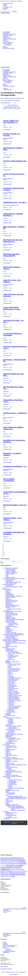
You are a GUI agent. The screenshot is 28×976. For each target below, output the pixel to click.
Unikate (9, 876)
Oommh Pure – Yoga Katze (14, 693)
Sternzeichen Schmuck (10, 743)
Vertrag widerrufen (4, 966)
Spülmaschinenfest (4, 876)
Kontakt (4, 9)
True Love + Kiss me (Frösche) (14, 706)
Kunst (10, 871)
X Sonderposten (6, 818)
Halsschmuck (11, 740)
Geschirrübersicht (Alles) (13, 655)
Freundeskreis (8, 789)
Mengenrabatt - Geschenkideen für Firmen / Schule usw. (14, 822)
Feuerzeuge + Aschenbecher (11, 614)
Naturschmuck (9, 736)
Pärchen (7, 645)
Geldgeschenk (3, 865)
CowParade (8, 777)
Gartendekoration (6, 31)
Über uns (5, 5)
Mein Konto (5, 8)
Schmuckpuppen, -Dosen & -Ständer (13, 582)
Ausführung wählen (7, 143)
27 (3, 555)
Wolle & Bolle (11, 709)
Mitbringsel (12, 872)
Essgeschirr (3, 861)
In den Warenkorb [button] (7, 129)
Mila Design (5, 36)
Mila (8, 872)
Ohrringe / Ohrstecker (12, 741)
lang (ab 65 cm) (11, 731)
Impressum (5, 47)
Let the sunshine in (12, 685)
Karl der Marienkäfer (12, 680)
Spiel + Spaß (5, 41)
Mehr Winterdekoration (10, 770)
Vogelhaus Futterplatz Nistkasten (12, 605)
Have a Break (11, 676)
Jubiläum (3, 871)
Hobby (16, 869)
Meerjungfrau (11, 687)
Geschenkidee (18, 865)
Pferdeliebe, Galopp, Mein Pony (15, 695)
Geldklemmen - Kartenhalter (11, 761)
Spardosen (10, 625)
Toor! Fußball (11, 704)
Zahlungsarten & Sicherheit (8, 48)
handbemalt (5, 869)
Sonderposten (8, 44)
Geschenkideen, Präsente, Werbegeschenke (12, 98)
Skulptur (22, 874)
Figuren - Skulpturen (12, 623)
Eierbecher (10, 654)
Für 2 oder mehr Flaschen (11, 641)
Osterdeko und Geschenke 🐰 (12, 817)
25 (3, 552)
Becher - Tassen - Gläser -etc (14, 652)
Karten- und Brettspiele (10, 749)
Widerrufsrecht (6, 952)
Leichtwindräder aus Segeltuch (14, 608)
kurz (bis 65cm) (11, 730)
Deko (2, 860)
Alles (9, 778)
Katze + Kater (11, 681)
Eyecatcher (9, 861)
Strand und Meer (11, 702)
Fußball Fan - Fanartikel (11, 618)
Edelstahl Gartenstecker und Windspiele (14, 596)
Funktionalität (12, 863)
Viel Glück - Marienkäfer (13, 707)
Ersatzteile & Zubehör (10, 597)
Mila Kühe (10, 786)
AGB (4, 45)
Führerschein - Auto (10, 617)
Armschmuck (8, 724)
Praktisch (3, 874)
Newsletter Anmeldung (8, 3)
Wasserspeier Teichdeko (11, 606)
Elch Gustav (10, 673)
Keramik (7, 871)
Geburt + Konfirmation (10, 570)
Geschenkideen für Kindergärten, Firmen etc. (15, 619)
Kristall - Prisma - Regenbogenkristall (16, 806)
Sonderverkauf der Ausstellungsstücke (16, 788)
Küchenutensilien (19, 871)
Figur (18, 861)
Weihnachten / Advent (10, 577)
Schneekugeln (9, 631)
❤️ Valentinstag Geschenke (11, 812)
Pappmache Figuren (10, 710)
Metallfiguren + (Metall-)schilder (12, 661)
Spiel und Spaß (6, 744)
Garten (17, 863)
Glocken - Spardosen (10, 763)
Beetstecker (8, 592)
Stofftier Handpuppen (10, 637)
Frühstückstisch (4, 863)
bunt (20, 858)
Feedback (5, 4)
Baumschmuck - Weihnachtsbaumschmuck (14, 758)
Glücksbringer (10, 867)
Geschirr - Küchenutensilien (11, 651)
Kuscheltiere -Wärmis (7, 35)
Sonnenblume (11, 701)
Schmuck (5, 40)
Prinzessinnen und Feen (13, 696)
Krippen (7, 765)
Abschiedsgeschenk (6, 858)
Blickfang (15, 858)
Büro (23, 858)
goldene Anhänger (9, 735)
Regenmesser (8, 603)
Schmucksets (11, 723)
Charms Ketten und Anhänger (14, 738)
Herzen (9, 816)
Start (1, 98)
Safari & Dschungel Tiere (13, 699)
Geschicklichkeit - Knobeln (11, 747)
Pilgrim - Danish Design (11, 737)
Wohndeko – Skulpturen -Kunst (9, 38)
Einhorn (10, 672)
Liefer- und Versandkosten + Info (10, 945)
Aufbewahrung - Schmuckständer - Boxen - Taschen (14, 578)
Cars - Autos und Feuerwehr (14, 668)
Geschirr (7, 762)
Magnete (7, 627)
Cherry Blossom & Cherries (14, 669)
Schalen (10, 658)
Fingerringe (10, 720)
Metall (5, 872)
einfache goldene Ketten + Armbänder (13, 726)
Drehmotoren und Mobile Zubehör (15, 796)
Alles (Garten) (9, 590)
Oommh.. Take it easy (12, 694)
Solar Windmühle (9, 800)
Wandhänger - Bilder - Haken (12, 804)
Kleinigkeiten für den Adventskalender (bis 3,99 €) (16, 764)
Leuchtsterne (8, 768)
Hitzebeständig (12, 869)
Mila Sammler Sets (12, 656)
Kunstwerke (14, 871)
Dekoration (14, 860)
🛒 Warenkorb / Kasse (8, 6)
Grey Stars (10, 675)
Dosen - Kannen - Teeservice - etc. (15, 653)
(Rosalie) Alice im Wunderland (14, 663)
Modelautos (8, 628)
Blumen (10, 667)
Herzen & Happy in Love (13, 679)
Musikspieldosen (9, 580)
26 (3, 553)
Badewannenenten (9, 612)
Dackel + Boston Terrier (13, 670)
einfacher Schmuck (10, 733)
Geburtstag (23, 863)
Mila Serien (8, 662)
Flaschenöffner (9, 615)
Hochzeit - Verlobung (10, 621)
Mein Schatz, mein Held (13, 688)
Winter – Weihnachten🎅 (8, 42)
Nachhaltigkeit (9, 950)
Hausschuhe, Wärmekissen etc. (12, 635)
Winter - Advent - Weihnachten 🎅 (10, 757)
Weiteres (7, 756)
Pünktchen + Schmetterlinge (14, 697)
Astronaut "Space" (12, 665)
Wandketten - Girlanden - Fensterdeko (13, 805)
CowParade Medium (12, 782)
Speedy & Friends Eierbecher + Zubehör (14, 586)
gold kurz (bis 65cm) (12, 727)
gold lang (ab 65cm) (12, 728)
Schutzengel (8, 774)
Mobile (7, 795)
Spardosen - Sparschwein (11, 632)
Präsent (8, 874)
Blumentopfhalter (9, 593)
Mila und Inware (9, 585)
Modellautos (8, 750)
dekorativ (22, 860)
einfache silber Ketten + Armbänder (13, 729)
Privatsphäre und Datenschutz (9, 951)
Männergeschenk (20, 872)
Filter (2, 562)
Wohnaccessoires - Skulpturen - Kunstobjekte (12, 776)
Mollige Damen (11, 793)
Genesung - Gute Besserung (11, 572)
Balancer (7, 591)
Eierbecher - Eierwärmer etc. (9, 584)
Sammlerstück (15, 874)
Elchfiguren (8, 760)
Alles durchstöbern (7, 43)
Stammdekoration (9, 604)
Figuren (7, 598)
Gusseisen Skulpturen (10, 620)
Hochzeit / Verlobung (10, 573)
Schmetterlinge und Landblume (14, 700)
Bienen (9, 666)
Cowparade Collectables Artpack (15, 779)
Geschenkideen (6, 33)
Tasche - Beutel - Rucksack (11, 583)
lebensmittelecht (24, 871)
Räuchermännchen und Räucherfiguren (14, 771)
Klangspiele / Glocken (10, 601)
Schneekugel (8, 713)
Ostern (7, 575)
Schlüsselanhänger (9, 630)
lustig (2, 872)
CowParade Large (12, 781)
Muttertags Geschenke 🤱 (11, 815)
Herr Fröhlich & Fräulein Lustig (14, 678)
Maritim (7, 791)
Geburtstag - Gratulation (11, 571)
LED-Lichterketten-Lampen (11, 767)
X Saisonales (5, 811)
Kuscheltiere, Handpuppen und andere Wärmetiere (13, 634)
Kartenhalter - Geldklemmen (11, 626)
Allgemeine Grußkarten (10, 569)
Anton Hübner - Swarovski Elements (13, 717)
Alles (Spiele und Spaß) (10, 745)
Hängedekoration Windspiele (12, 600)
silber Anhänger (9, 742)
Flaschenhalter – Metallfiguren (9, 34)
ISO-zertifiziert (21, 869)
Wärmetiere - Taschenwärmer (12, 775)
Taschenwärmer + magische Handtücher (14, 633)
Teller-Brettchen (11, 659)
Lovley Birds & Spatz (12, 686)
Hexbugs (7, 748)
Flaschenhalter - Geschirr (13, 624)
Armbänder (10, 718)
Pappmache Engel (12, 711)
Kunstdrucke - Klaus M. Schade (12, 790)
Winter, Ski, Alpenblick (13, 708)
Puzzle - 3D (8, 752)
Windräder (8, 607)
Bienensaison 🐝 (9, 813)
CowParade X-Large (12, 784)
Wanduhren (8, 714)
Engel (4, 587)
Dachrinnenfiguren (9, 594)
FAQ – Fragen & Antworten (9, 946)
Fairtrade (15, 861)
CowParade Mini (11, 783)
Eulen (9, 674)
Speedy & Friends (7, 37)
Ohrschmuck (11, 722)
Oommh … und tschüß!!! (13, 692)
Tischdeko (8, 802)
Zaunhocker (8, 610)
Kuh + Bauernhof (12, 682)
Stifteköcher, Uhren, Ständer (11, 646)
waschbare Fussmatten (10, 715)
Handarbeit (18, 867)
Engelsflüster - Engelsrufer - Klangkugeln (14, 734)
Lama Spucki (11, 683)
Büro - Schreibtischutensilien (12, 613)
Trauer (7, 576)
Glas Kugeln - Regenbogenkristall (18, 810)
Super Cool (10, 703)
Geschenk (9, 865)
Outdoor (7, 751)
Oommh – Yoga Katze (13, 690)
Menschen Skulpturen (10, 792)
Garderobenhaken (9, 649)
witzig (13, 876)
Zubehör (10, 769)
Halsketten (10, 721)
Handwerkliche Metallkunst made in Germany (17, 797)
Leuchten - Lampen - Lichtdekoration (11, 639)
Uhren (7, 803)
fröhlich (23, 861)
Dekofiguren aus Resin (10, 648)
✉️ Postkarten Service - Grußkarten (10, 567)
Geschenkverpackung (10, 579)
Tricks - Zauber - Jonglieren (11, 755)
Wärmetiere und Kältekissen (11, 638)
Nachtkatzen (10, 689)
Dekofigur (7, 860)
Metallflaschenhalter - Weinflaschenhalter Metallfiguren (14, 640)
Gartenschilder (9, 599)
